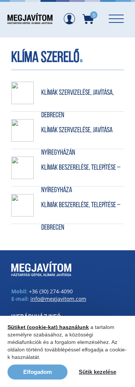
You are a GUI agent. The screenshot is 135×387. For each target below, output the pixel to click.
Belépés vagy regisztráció (69, 18)
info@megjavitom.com (58, 298)
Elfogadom (37, 372)
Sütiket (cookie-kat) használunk (48, 327)
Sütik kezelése (97, 372)
